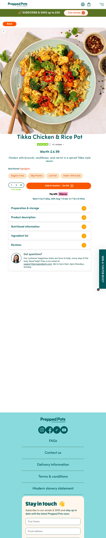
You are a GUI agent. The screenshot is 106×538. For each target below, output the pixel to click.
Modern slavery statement (53, 488)
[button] (89, 4)
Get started (74, 13)
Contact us (53, 453)
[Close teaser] (98, 289)
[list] (53, 81)
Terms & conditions (53, 476)
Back (9, 24)
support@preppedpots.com (38, 264)
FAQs (53, 441)
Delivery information (53, 465)
